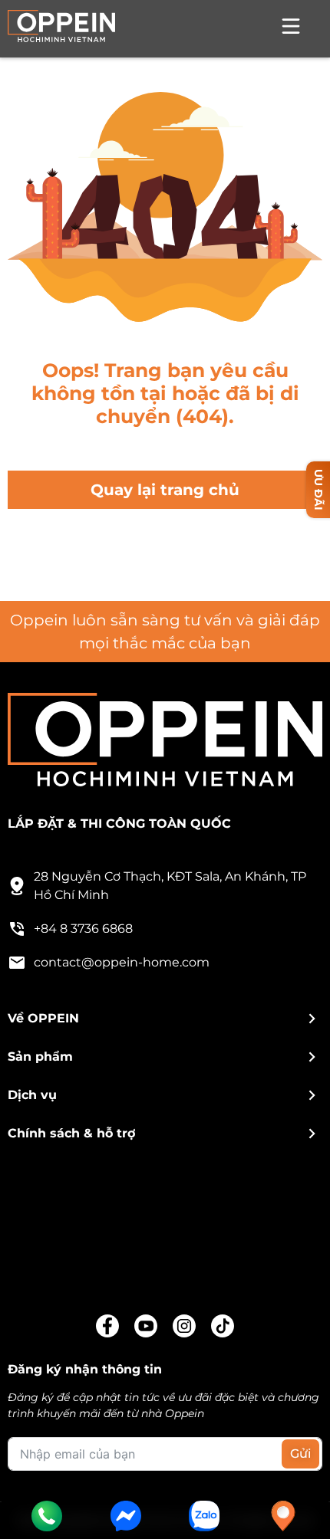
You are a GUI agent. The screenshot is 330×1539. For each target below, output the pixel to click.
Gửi (300, 1453)
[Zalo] (204, 1516)
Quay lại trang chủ (165, 490)
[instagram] (184, 1325)
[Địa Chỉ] (283, 1516)
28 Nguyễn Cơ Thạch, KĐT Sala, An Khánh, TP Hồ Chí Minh (170, 885)
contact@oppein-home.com (122, 962)
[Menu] (290, 29)
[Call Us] (46, 1516)
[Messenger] (126, 1516)
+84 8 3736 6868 (83, 928)
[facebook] (107, 1325)
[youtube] (145, 1325)
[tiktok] (222, 1325)
